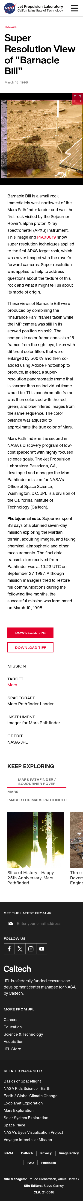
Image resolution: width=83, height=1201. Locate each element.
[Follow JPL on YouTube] (41, 948)
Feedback (48, 1162)
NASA (8, 1153)
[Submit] (10, 923)
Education (13, 1027)
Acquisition (14, 1041)
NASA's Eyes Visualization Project (33, 1132)
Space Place (14, 1125)
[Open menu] (74, 8)
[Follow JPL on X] (20, 948)
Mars (12, 685)
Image (11, 26)
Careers (10, 1019)
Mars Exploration (19, 1110)
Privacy (46, 1153)
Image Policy (69, 1153)
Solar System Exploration (26, 1117)
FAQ (30, 1162)
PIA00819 (46, 237)
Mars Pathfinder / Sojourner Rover (37, 781)
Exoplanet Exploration (23, 1103)
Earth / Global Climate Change (30, 1096)
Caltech (27, 1153)
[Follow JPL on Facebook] (9, 948)
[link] (41, 139)
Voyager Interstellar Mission (28, 1139)
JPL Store (12, 1049)
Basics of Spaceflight (22, 1081)
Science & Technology (23, 1034)
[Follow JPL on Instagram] (30, 948)
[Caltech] (17, 968)
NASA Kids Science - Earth (27, 1088)
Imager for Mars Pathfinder (37, 799)
